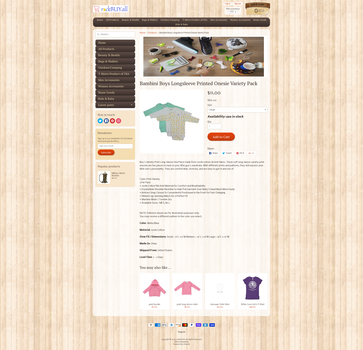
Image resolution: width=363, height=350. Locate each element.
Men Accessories (218, 19)
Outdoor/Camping (170, 19)
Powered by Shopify (181, 344)
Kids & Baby (181, 24)
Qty (209, 122)
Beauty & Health (130, 19)
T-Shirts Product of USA (194, 19)
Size (209, 105)
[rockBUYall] (110, 8)
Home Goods (259, 19)
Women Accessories (240, 19)
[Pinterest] (112, 120)
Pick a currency (233, 9)
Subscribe (106, 152)
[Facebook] (106, 120)
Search (181, 332)
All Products (112, 19)
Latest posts (106, 105)
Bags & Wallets (150, 19)
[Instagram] (118, 120)
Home (100, 19)
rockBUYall (180, 339)
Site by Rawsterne (181, 342)
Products (152, 33)
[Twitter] (100, 120)
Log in (227, 4)
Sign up (237, 4)
